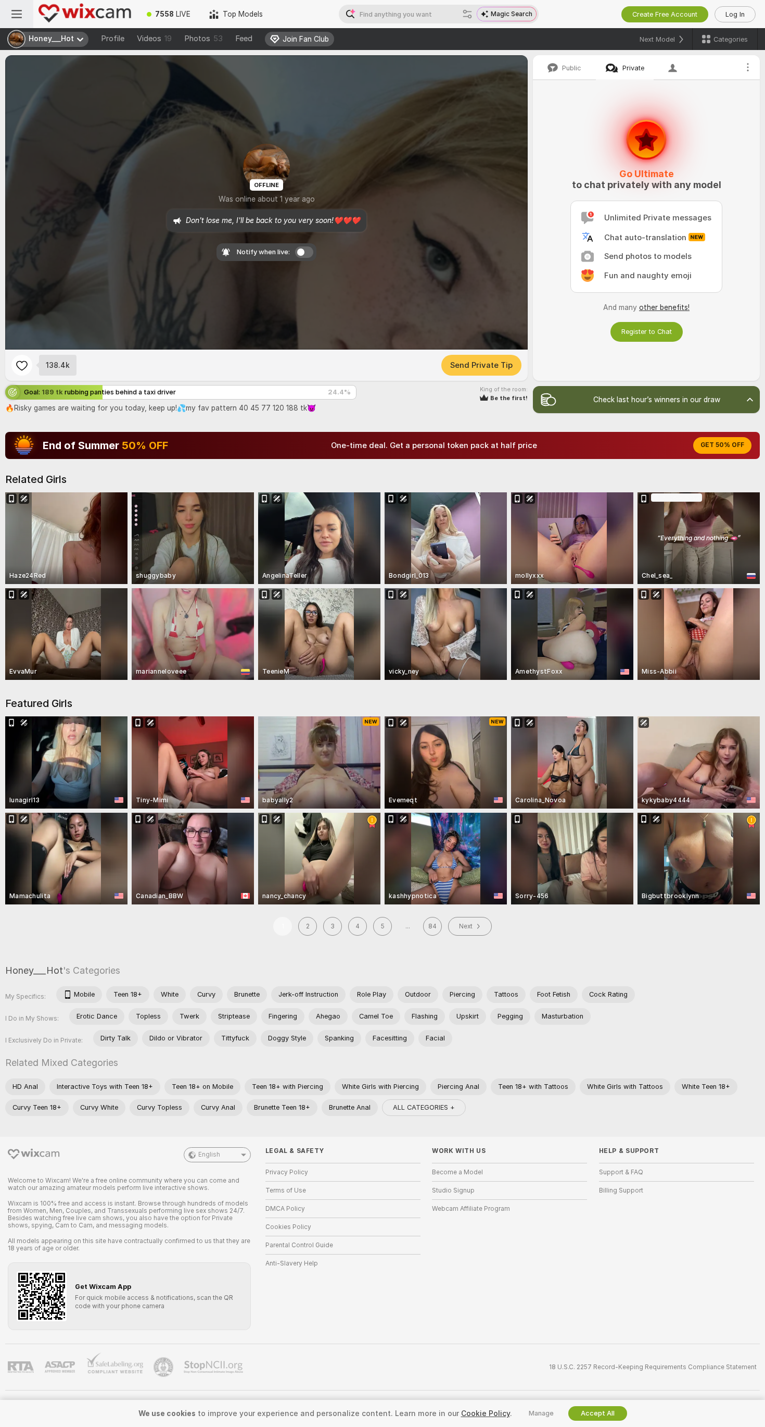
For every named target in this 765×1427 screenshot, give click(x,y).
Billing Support (621, 1190)
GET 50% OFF (722, 445)
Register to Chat (646, 332)
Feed (243, 38)
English (209, 1154)
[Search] (467, 14)
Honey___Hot (34, 970)
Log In (735, 14)
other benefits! (664, 307)
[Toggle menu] (16, 14)
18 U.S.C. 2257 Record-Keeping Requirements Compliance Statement (653, 1367)
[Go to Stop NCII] (214, 1367)
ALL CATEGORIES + (424, 1107)
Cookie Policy (485, 1413)
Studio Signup (453, 1190)
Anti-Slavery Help (291, 1263)
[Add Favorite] (21, 365)
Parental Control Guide (299, 1245)
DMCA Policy (285, 1208)
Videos (154, 38)
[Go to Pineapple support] (164, 1367)
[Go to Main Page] (85, 14)
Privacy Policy (286, 1172)
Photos (203, 38)
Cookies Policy (288, 1227)
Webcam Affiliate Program (471, 1208)
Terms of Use (285, 1190)
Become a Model (457, 1172)
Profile (112, 38)
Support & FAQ (621, 1172)
